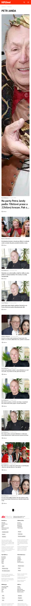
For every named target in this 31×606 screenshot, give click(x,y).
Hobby (18, 586)
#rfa (3, 600)
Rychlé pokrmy (20, 562)
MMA (3, 562)
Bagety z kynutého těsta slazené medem (22, 574)
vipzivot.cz (4, 6)
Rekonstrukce (20, 589)
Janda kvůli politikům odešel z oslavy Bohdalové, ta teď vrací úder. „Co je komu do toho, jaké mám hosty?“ (15, 370)
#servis (3, 534)
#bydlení (20, 598)
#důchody (20, 534)
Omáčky (19, 558)
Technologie (20, 528)
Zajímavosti (4, 529)
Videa (3, 589)
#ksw (3, 598)
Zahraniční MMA (5, 586)
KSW (2, 592)
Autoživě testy (4, 524)
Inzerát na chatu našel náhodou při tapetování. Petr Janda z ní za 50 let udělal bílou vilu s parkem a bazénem (15, 338)
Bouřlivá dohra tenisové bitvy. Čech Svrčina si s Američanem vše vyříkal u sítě (8, 579)
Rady (3, 526)
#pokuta (4, 536)
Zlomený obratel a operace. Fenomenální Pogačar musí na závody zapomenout (8, 575)
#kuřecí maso (21, 566)
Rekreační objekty (21, 590)
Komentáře (19, 524)
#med (19, 570)
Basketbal (4, 557)
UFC (2, 590)
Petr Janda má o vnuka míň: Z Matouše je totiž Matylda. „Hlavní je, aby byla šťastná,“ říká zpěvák (15, 466)
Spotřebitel (19, 526)
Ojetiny (3, 525)
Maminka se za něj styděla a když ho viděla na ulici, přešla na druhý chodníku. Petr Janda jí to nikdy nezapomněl (15, 274)
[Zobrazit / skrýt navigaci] (28, 2)
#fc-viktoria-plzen (6, 570)
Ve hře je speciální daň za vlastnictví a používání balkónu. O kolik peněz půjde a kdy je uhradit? (22, 548)
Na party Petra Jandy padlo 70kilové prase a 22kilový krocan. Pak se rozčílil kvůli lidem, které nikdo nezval (15, 204)
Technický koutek (5, 528)
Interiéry (19, 588)
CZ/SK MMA (4, 588)
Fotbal (3, 559)
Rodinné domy (20, 592)
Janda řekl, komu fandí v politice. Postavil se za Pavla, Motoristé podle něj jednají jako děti (14, 306)
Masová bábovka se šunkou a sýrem (21, 581)
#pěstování (20, 600)
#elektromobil (5, 532)
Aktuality (3, 522)
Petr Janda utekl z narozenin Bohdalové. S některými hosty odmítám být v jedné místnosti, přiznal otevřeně (15, 434)
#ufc (3, 595)
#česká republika (21, 536)
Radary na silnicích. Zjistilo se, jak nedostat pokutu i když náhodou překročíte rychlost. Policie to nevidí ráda (22, 542)
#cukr (19, 568)
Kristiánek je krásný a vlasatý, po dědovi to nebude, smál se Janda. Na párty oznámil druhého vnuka (15, 242)
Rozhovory (19, 525)
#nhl (3, 566)
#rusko (19, 531)
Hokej (3, 560)
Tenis (3, 563)
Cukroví (19, 557)
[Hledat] (24, 2)
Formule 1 (4, 558)
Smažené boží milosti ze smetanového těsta (22, 578)
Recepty (19, 560)
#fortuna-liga (5, 568)
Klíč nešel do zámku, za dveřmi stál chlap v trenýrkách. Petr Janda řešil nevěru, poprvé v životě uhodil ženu (15, 402)
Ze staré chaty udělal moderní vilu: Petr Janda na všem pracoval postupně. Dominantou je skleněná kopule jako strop (15, 499)
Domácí (19, 522)
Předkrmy (19, 559)
